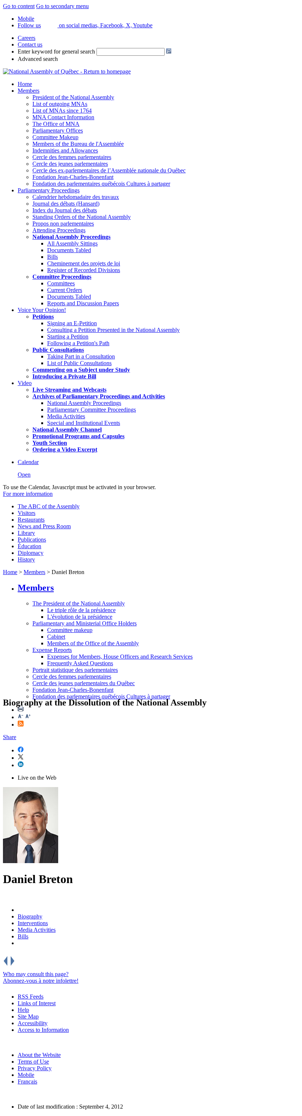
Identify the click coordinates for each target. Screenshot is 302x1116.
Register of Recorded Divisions (83, 270)
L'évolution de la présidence (79, 617)
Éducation (29, 546)
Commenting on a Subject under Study (81, 370)
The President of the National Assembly (78, 603)
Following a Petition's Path (78, 343)
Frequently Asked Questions (80, 663)
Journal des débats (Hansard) (65, 203)
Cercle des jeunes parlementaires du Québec (83, 683)
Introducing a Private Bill (64, 376)
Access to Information (43, 1030)
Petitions (43, 316)
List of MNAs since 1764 (62, 110)
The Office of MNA (56, 124)
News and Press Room (44, 526)
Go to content (19, 6)
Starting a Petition (67, 336)
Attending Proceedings (58, 230)
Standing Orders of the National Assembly (81, 217)
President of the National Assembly (73, 97)
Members (28, 90)
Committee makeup (69, 630)
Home (25, 84)
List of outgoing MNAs (59, 104)
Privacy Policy (35, 1068)
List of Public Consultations (79, 363)
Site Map (28, 1016)
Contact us (30, 44)
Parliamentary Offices (57, 130)
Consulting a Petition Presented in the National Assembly (113, 330)
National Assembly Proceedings (84, 403)
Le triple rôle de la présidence (81, 610)
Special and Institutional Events (83, 423)
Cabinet (56, 636)
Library (26, 533)
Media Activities (66, 416)
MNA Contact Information (63, 117)
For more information (28, 494)
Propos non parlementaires (63, 223)
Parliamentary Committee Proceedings (91, 409)
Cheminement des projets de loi (83, 263)
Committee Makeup (55, 137)
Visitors (26, 513)
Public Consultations (58, 350)
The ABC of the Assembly (49, 506)
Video (25, 383)
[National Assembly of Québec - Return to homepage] (67, 71)
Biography (30, 916)
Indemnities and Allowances (65, 150)
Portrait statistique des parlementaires (75, 670)
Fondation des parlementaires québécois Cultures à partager (101, 184)
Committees (61, 283)
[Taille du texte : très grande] (28, 717)
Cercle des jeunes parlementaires (70, 164)
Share (9, 737)
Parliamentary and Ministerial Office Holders (84, 623)
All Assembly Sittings (72, 243)
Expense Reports (52, 650)
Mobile (26, 1075)
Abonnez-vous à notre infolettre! (40, 981)
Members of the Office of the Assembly (93, 643)
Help (23, 1010)
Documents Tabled (69, 250)
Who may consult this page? (36, 974)
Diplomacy (30, 553)
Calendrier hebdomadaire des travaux (75, 197)
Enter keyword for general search (56, 51)
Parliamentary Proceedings (49, 190)
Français (27, 1081)
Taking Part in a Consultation (81, 356)
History (26, 559)
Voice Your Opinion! (42, 310)
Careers (26, 38)
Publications (32, 539)
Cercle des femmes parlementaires (71, 157)
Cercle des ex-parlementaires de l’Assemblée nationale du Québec (109, 170)
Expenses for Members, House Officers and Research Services (120, 656)
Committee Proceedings (61, 277)
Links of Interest (37, 1003)
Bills (52, 257)
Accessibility (33, 1023)
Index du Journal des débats (64, 210)
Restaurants (31, 519)
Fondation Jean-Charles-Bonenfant (72, 177)
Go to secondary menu (62, 6)
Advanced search (38, 59)
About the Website (39, 1055)
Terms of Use (33, 1061)
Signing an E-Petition (72, 323)
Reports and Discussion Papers (83, 303)
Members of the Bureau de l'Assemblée (78, 144)
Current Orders (64, 290)
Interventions (33, 923)
